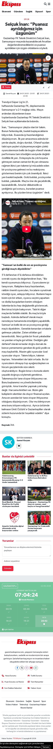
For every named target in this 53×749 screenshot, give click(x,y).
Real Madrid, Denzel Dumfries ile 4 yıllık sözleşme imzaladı (11, 504)
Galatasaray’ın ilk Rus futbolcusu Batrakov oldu (37, 478)
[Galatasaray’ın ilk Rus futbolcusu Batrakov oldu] (39, 467)
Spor (48, 11)
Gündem (18, 11)
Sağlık (29, 11)
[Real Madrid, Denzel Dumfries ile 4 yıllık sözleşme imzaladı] (13, 493)
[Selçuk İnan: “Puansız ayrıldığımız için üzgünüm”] (26, 68)
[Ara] (45, 4)
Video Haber (12, 705)
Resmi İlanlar (26, 708)
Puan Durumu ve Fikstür (14, 682)
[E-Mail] (19, 446)
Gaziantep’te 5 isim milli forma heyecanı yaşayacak (39, 528)
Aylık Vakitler (9, 629)
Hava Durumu (10, 676)
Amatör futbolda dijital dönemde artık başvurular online (13, 528)
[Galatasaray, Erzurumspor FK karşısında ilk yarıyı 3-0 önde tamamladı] (13, 467)
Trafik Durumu (36, 676)
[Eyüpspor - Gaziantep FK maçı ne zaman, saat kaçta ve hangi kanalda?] (39, 493)
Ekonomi (6, 11)
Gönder (8, 568)
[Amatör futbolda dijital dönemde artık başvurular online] (13, 518)
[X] (22, 668)
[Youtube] (31, 668)
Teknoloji (23, 705)
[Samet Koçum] (8, 442)
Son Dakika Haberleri (13, 688)
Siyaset (39, 11)
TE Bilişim (17, 738)
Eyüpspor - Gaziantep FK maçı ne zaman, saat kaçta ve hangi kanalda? (39, 504)
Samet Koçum (11, 93)
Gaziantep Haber (37, 705)
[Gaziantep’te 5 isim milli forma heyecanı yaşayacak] (39, 518)
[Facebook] (17, 668)
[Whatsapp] (36, 668)
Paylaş (7, 87)
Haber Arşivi (36, 688)
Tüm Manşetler (37, 682)
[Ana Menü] (49, 4)
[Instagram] (26, 668)
